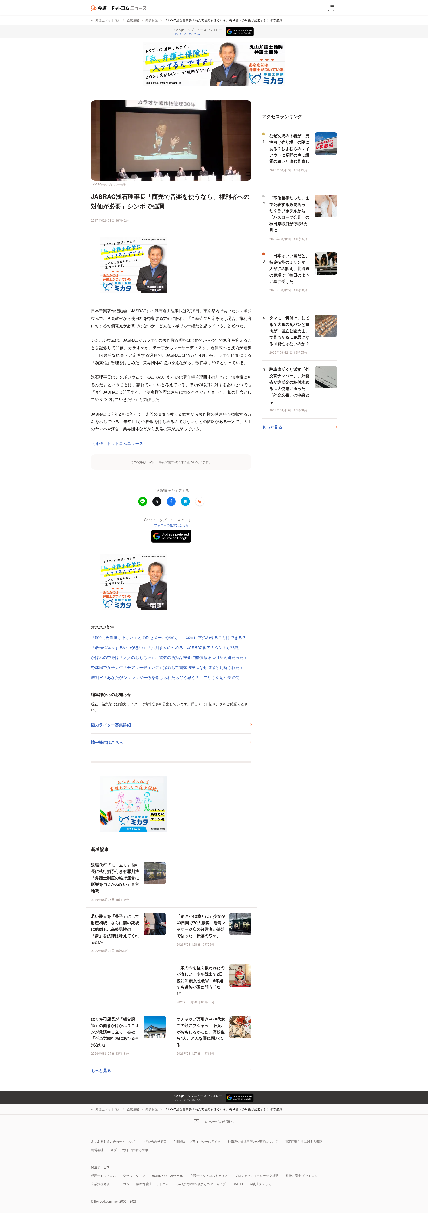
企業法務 (133, 20)
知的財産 (151, 20)
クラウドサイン (134, 1175)
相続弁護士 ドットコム (302, 1175)
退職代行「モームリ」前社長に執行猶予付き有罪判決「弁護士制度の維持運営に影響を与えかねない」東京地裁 (115, 878)
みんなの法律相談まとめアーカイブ (201, 1184)
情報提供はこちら (107, 742)
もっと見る (101, 1070)
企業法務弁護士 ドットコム (110, 1184)
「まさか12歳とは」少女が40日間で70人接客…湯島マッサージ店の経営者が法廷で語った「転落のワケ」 (201, 925)
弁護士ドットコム (107, 20)
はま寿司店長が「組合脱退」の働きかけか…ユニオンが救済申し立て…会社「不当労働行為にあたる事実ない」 (115, 1031)
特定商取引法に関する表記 (303, 1141)
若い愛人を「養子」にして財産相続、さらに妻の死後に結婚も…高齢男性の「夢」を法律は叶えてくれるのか (115, 929)
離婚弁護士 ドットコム (152, 1184)
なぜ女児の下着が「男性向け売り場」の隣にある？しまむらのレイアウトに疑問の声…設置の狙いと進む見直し (289, 148)
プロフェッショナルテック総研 (256, 1175)
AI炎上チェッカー (262, 1184)
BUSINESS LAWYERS (167, 1175)
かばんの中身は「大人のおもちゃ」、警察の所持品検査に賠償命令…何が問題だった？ (169, 657)
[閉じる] (424, 29)
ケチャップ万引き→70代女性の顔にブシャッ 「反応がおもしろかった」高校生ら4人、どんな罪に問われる (201, 1031)
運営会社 (97, 1150)
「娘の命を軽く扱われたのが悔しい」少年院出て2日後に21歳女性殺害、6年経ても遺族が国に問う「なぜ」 (201, 980)
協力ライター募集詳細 (111, 725)
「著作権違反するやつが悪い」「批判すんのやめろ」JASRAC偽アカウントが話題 (165, 647)
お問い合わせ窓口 (154, 1141)
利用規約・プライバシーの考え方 (197, 1141)
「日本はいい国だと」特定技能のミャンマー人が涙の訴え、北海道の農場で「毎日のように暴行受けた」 (289, 268)
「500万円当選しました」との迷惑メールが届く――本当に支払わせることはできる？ (168, 637)
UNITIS (238, 1184)
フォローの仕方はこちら (187, 34)
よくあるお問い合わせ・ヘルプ (113, 1141)
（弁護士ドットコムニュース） (119, 443)
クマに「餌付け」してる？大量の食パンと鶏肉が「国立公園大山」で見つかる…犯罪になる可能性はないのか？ (289, 330)
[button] (199, 501)
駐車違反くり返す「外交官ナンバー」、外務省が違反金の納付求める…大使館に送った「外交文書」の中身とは (289, 385)
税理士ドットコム (103, 1175)
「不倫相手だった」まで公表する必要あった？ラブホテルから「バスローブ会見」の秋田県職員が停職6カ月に (289, 214)
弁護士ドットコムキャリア (209, 1175)
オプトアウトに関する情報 (129, 1150)
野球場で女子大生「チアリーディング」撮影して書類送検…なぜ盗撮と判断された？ (167, 667)
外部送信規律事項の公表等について (253, 1141)
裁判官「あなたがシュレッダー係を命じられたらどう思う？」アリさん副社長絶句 (165, 677)
